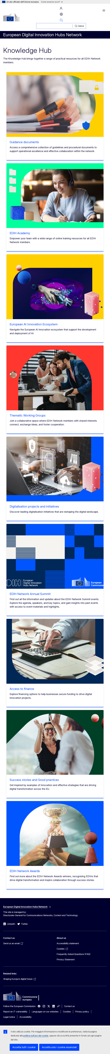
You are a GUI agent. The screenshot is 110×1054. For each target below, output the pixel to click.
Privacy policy (82, 1011)
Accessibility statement (68, 943)
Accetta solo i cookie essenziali (59, 1047)
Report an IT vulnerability (15, 1011)
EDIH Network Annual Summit (30, 594)
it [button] (61, 14)
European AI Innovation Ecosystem (34, 324)
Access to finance (22, 689)
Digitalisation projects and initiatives (34, 506)
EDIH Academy (20, 233)
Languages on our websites (45, 1011)
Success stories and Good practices (34, 780)
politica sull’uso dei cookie (35, 1035)
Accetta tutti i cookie (23, 1047)
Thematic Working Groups (27, 415)
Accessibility (25, 1017)
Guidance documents (24, 142)
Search (61, 20)
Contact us (69, 1006)
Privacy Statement (66, 959)
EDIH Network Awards (25, 871)
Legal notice (9, 1017)
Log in (61, 8)
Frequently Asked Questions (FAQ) (73, 954)
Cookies (67, 1011)
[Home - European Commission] (11, 17)
